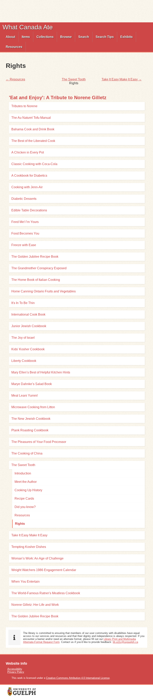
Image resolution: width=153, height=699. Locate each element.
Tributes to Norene (24, 106)
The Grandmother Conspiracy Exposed (39, 268)
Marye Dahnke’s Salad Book (31, 384)
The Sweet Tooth (74, 79)
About (10, 37)
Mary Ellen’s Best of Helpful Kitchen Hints (40, 372)
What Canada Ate (28, 27)
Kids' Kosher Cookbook (28, 349)
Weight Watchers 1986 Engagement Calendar (43, 570)
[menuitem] (11, 37)
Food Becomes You (25, 233)
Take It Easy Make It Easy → (122, 79)
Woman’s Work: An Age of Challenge (37, 558)
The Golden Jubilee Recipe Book (34, 256)
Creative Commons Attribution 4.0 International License (78, 677)
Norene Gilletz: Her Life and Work (35, 604)
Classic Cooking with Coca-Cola (34, 164)
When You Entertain (25, 581)
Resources (14, 47)
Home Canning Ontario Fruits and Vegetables (43, 291)
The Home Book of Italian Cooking (35, 279)
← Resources (15, 79)
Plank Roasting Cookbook (29, 430)
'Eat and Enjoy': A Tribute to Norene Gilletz (57, 97)
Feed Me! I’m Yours (25, 222)
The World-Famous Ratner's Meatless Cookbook (45, 593)
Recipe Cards (24, 498)
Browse (66, 37)
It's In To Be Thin (23, 303)
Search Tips (105, 37)
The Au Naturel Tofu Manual (31, 117)
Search (83, 37)
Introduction (23, 473)
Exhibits (126, 37)
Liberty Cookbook (23, 360)
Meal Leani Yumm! (24, 395)
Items (26, 37)
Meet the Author (26, 481)
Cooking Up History (28, 490)
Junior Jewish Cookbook (28, 326)
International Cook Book (28, 314)
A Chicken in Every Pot (27, 152)
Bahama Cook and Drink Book (32, 129)
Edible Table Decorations (29, 210)
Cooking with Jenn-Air (27, 187)
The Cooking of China (26, 453)
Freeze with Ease (23, 245)
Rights (20, 523)
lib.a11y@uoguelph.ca (125, 642)
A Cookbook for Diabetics (29, 175)
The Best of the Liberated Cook (33, 141)
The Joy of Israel (23, 337)
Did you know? (25, 507)
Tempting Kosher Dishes (28, 547)
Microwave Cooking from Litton (33, 407)
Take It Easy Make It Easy (29, 535)
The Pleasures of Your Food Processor (38, 442)
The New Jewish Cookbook (30, 418)
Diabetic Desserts (23, 198)
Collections (45, 37)
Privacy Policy (15, 671)
